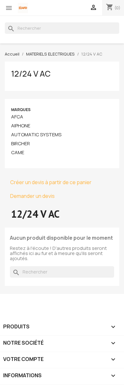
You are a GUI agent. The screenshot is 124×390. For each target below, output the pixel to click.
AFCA (17, 116)
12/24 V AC (31, 73)
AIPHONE (20, 125)
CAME (17, 152)
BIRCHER (20, 143)
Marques (21, 109)
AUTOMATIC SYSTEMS (36, 134)
